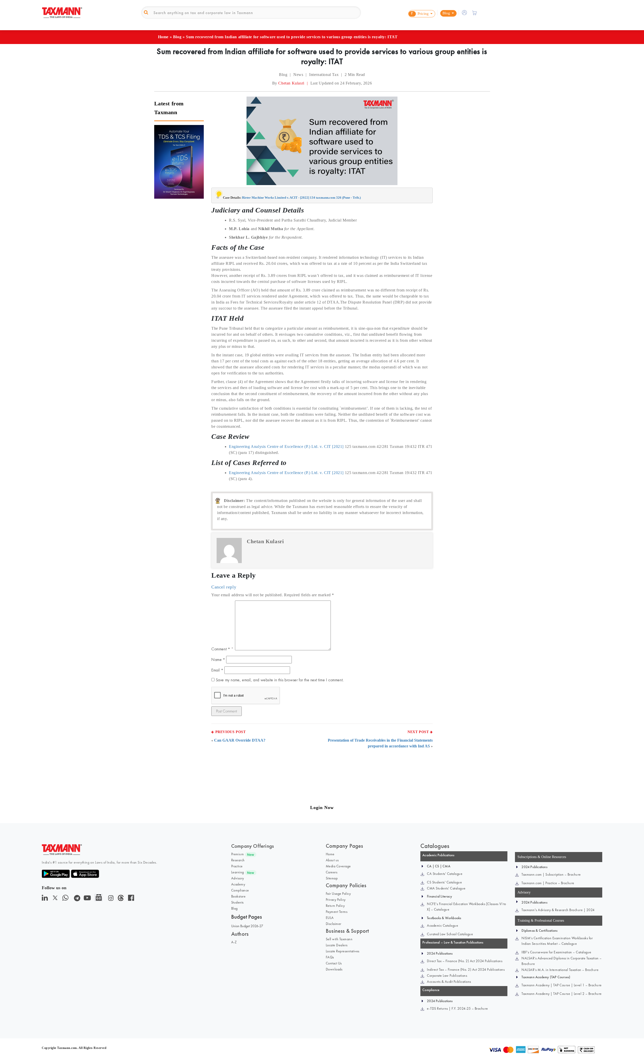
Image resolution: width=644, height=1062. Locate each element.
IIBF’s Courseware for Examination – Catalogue (556, 952)
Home (163, 37)
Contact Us (334, 963)
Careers (332, 872)
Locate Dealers (337, 945)
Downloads (334, 969)
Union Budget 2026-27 (247, 926)
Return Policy (335, 905)
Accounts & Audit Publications (449, 981)
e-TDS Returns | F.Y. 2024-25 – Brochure (457, 1008)
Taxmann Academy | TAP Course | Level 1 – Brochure (561, 985)
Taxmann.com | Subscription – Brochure (551, 874)
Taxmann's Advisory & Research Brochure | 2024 (558, 910)
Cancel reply (223, 587)
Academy (238, 884)
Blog (177, 37)
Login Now (322, 807)
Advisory (237, 878)
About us (332, 860)
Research (238, 860)
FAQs (330, 957)
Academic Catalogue (442, 925)
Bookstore (238, 896)
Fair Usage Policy (338, 893)
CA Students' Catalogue (444, 873)
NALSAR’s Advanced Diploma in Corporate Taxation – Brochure (561, 961)
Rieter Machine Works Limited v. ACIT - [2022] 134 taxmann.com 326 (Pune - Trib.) (301, 197)
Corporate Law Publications (447, 975)
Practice (237, 866)
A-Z (234, 942)
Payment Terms (337, 911)
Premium (237, 854)
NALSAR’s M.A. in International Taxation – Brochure (559, 969)
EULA (330, 917)
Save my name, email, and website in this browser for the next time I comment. (280, 680)
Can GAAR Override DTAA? (239, 740)
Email (217, 670)
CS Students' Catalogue (444, 882)
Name (218, 659)
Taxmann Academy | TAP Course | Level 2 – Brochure (561, 993)
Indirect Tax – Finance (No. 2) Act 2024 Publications (466, 969)
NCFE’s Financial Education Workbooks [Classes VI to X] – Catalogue (466, 907)
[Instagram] (109, 899)
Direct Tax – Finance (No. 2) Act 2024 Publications (464, 961)
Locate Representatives (342, 951)
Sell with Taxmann (339, 939)
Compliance (240, 890)
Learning (237, 872)
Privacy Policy (336, 899)
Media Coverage (338, 866)
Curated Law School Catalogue (450, 934)
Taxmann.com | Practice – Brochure (547, 883)
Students (237, 902)
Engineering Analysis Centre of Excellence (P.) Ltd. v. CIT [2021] (286, 446)
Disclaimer (333, 923)
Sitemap (332, 878)
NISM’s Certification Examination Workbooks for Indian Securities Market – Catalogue (557, 941)
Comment (220, 649)
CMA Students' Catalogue (446, 888)
